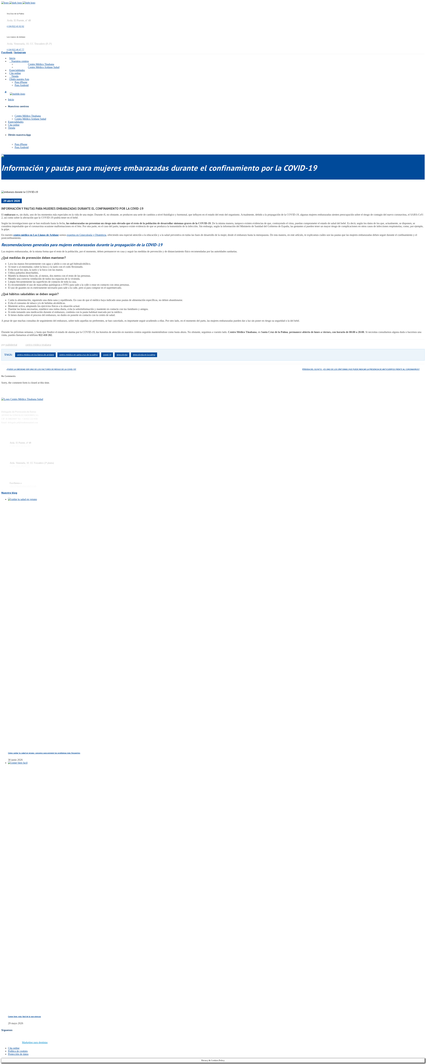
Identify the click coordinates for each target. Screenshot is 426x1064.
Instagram (20, 52)
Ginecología (121, 354)
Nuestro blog (9, 492)
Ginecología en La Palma (144, 354)
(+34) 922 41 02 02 (15, 26)
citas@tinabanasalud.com (23, 486)
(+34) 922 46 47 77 (15, 49)
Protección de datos (18, 1054)
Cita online (13, 1048)
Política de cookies (18, 1051)
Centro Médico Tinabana (38, 344)
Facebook (6, 52)
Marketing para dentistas (35, 1042)
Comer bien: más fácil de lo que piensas (24, 1016)
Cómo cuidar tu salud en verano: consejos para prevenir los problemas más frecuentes (44, 753)
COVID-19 (107, 354)
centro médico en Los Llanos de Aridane (36, 235)
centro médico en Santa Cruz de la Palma (78, 354)
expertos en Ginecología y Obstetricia (86, 235)
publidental (11, 344)
